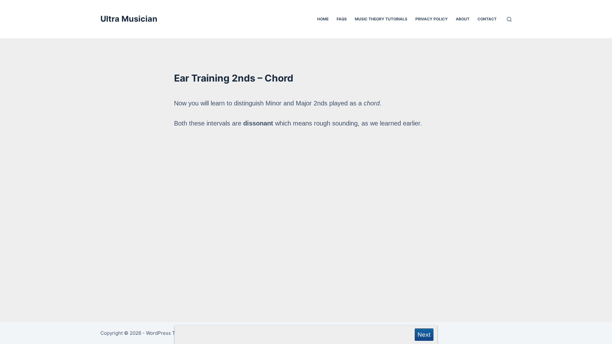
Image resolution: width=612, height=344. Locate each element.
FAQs (342, 19)
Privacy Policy (431, 19)
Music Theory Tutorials (381, 19)
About (463, 19)
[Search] (509, 19)
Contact (487, 19)
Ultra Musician (128, 19)
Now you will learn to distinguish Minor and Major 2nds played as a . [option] (298, 113)
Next (424, 334)
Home (323, 19)
